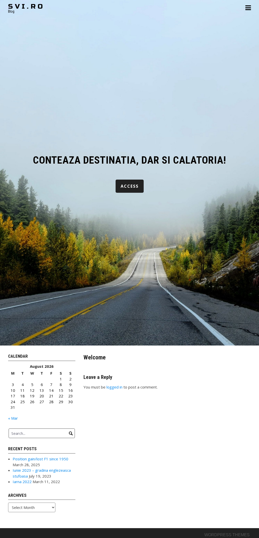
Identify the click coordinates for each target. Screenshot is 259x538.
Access (130, 186)
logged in (114, 387)
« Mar (13, 418)
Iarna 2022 (22, 481)
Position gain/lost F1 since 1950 (40, 458)
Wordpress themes (227, 535)
